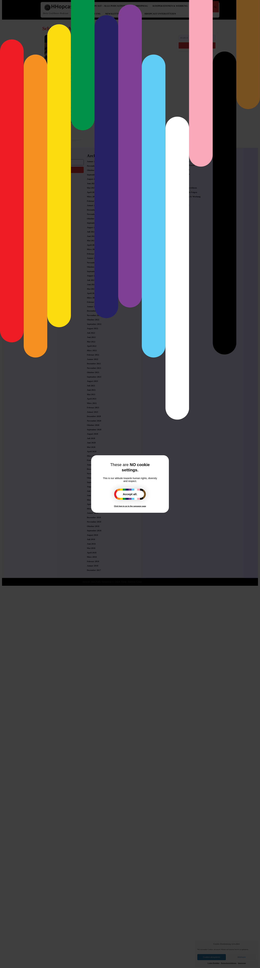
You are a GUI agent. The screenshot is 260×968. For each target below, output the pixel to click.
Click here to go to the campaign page (130, 506)
